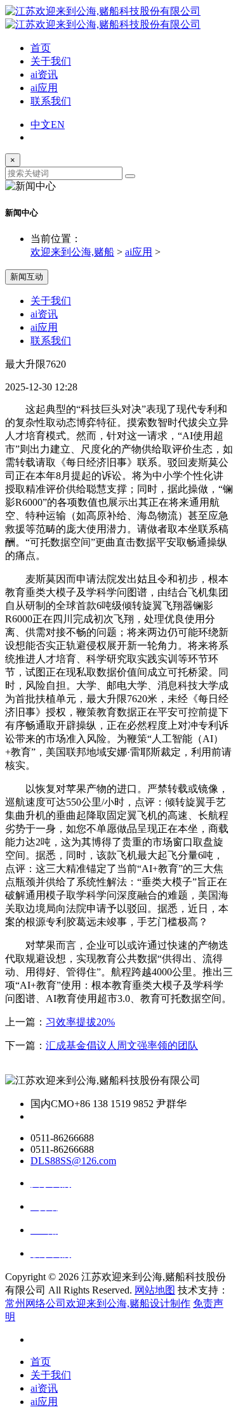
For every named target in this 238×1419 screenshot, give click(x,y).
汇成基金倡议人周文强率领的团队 (122, 1045)
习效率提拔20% (80, 1022)
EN (58, 124)
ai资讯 (44, 74)
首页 (40, 47)
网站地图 (155, 1290)
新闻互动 (26, 276)
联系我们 (50, 101)
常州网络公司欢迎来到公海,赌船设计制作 (97, 1303)
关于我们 (50, 61)
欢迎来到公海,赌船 (72, 252)
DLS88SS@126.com (73, 1160)
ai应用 (44, 87)
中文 (40, 124)
